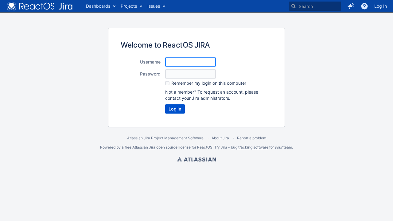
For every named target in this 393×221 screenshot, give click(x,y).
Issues (153, 6)
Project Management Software (177, 138)
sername (150, 61)
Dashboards (98, 6)
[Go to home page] (40, 6)
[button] (351, 6)
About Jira (220, 138)
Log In (380, 6)
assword (150, 73)
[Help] (364, 6)
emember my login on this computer (208, 83)
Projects (129, 6)
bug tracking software (249, 147)
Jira (152, 147)
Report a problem (251, 138)
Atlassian (196, 160)
